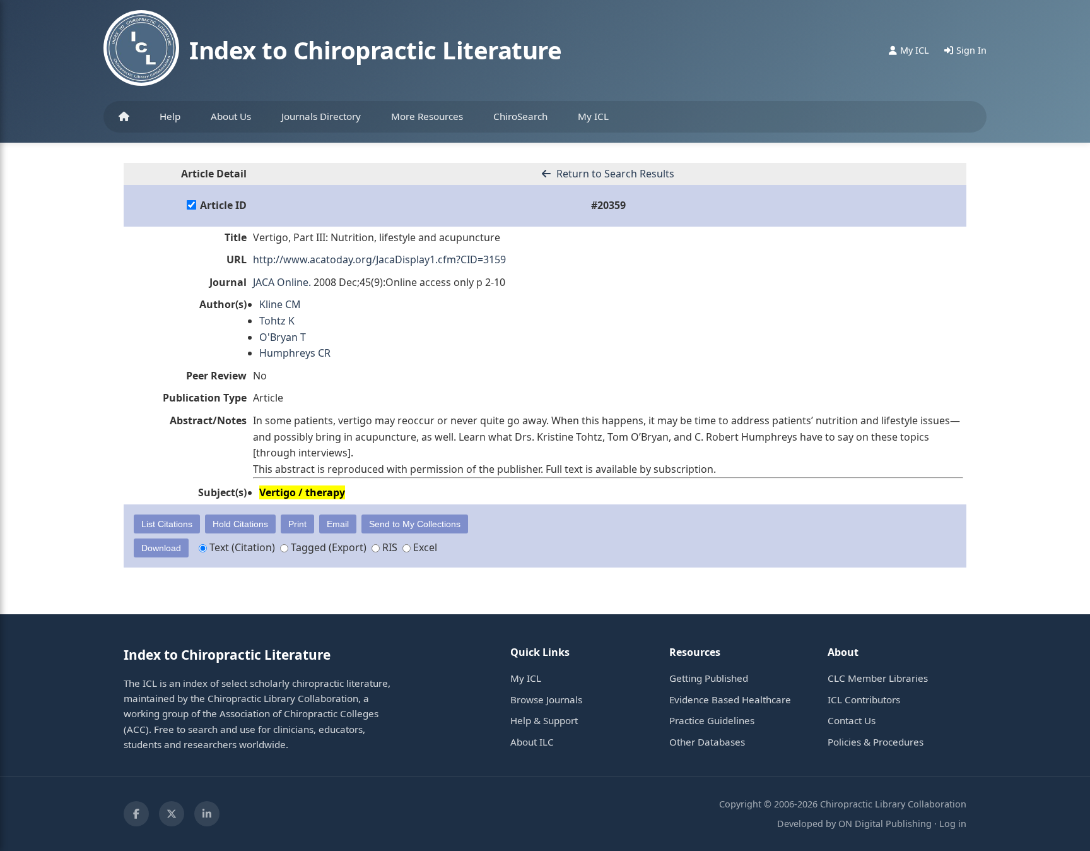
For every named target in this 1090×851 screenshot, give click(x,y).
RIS (388, 547)
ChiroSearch (520, 116)
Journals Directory (321, 116)
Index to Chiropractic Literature (375, 49)
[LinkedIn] (207, 813)
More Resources (427, 116)
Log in (952, 824)
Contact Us (852, 720)
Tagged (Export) (327, 547)
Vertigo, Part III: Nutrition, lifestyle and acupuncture (376, 237)
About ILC (532, 741)
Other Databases (707, 741)
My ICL (593, 116)
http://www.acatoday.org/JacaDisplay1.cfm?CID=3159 (379, 259)
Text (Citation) (241, 547)
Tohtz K (277, 321)
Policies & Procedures (875, 741)
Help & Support (544, 720)
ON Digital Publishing (885, 824)
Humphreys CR (295, 353)
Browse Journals (546, 699)
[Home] (123, 117)
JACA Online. (282, 282)
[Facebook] (136, 813)
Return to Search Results (614, 174)
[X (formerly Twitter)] (171, 813)
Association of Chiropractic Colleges (299, 713)
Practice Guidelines (711, 720)
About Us (231, 116)
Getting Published (708, 678)
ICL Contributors (864, 699)
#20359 (608, 205)
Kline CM (280, 304)
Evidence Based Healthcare (730, 699)
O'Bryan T (282, 337)
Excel (424, 547)
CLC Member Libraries (878, 678)
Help (170, 116)
